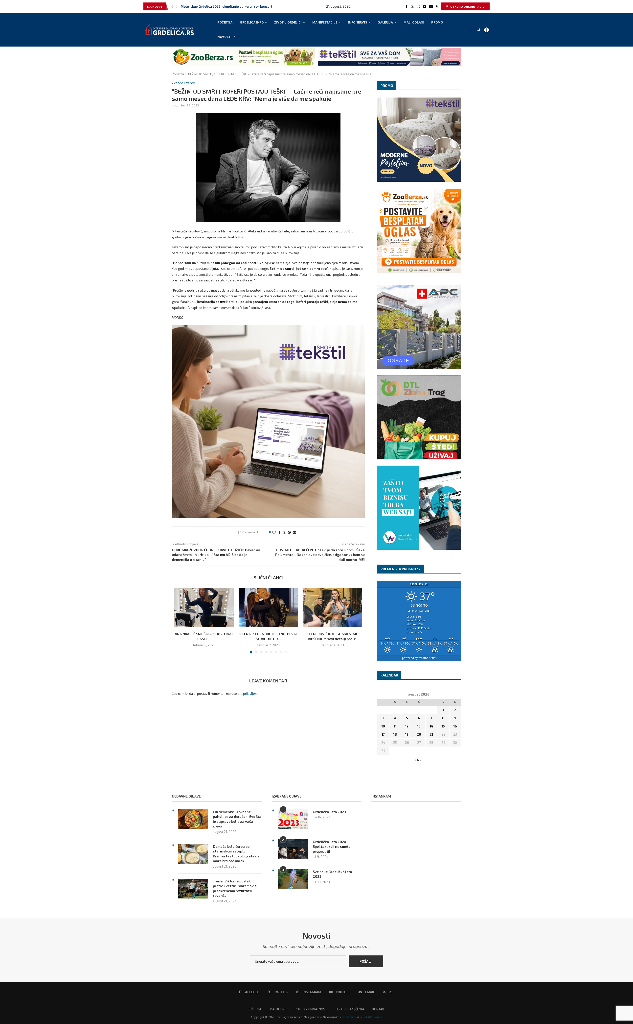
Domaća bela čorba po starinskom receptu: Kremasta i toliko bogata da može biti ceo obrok (236, 853)
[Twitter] (412, 6)
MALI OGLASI (414, 22)
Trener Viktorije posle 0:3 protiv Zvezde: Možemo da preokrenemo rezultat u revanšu (235, 888)
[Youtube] (425, 6)
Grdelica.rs (349, 1017)
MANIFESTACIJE (324, 22)
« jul (418, 759)
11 (395, 726)
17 (383, 734)
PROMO (437, 22)
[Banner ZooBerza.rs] (243, 50)
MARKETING (278, 1009)
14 (431, 726)
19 (406, 734)
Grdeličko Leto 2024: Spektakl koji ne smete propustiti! (331, 846)
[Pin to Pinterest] (289, 532)
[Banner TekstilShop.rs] (389, 50)
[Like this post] (274, 532)
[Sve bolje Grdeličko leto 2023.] (293, 879)
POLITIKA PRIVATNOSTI (311, 1009)
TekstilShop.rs (372, 1017)
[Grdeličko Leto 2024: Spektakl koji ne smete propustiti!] (293, 849)
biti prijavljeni (247, 694)
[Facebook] (406, 6)
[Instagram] (418, 6)
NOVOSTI (224, 37)
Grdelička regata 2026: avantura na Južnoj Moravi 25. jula (226, 6)
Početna (178, 74)
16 (455, 726)
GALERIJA (385, 22)
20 (419, 734)
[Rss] (437, 6)
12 (406, 726)
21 (431, 734)
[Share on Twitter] (284, 532)
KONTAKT (379, 1009)
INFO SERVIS (357, 22)
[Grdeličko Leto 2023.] (293, 819)
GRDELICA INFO (252, 22)
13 (419, 726)
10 (383, 726)
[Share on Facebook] (279, 532)
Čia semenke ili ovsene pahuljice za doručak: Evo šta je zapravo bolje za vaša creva (237, 819)
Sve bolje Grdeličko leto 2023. (332, 874)
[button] (172, 6)
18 (395, 734)
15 (443, 726)
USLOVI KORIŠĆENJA (350, 1009)
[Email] (431, 6)
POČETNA (224, 22)
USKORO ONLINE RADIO (467, 6)
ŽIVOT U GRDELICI (288, 22)
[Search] (478, 30)
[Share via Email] (294, 532)
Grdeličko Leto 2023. (330, 812)
